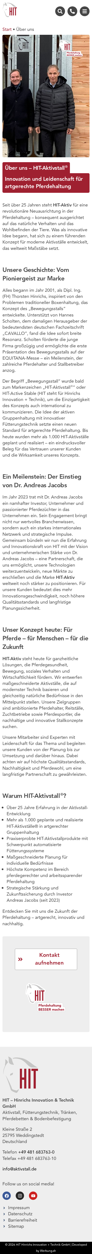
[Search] (60, 11)
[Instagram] (20, 1196)
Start (7, 29)
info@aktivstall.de (19, 1169)
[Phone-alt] (72, 11)
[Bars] (85, 11)
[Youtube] (33, 1196)
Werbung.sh (48, 1251)
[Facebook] (6, 1196)
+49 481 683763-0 (37, 1152)
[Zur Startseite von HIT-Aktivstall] (9, 9)
